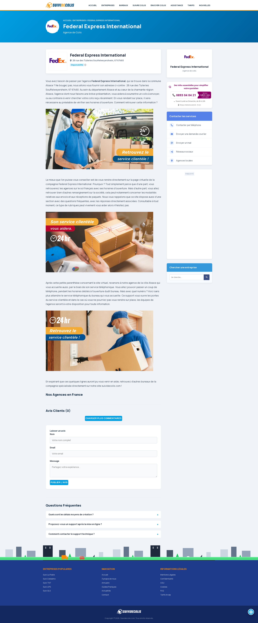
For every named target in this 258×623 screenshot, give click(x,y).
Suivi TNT (47, 583)
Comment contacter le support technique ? (72, 533)
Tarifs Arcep (165, 595)
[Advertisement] (189, 216)
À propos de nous (109, 579)
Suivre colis (139, 5)
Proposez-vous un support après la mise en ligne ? (75, 524)
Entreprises (107, 5)
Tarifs (191, 5)
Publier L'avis (59, 482)
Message (54, 461)
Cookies (163, 587)
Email (52, 447)
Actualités (106, 591)
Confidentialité (166, 579)
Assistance (177, 5)
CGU (162, 583)
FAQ (162, 591)
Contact (105, 595)
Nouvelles (204, 5)
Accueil (93, 5)
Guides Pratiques (109, 587)
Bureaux (123, 5)
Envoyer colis (158, 5)
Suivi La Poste (49, 575)
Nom (52, 434)
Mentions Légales (167, 575)
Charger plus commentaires (103, 418)
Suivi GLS (47, 591)
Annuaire (105, 583)
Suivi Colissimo (49, 579)
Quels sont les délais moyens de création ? (71, 514)
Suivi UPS (47, 587)
